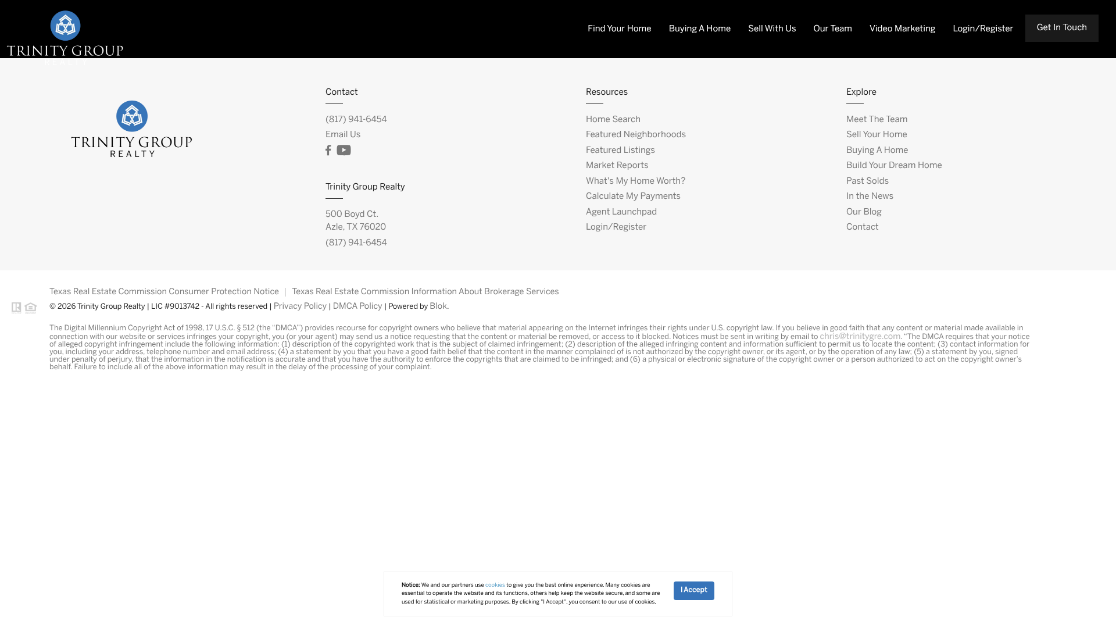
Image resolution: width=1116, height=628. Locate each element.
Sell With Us (772, 29)
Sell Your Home (876, 135)
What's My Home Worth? (635, 181)
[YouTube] (343, 150)
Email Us (343, 135)
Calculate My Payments (633, 196)
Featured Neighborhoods (636, 135)
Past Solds (867, 181)
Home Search (613, 120)
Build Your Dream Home (894, 166)
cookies (495, 585)
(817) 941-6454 (356, 120)
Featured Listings (620, 151)
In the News (869, 196)
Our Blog (864, 212)
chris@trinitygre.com (860, 337)
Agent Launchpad (621, 212)
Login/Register (983, 29)
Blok (438, 306)
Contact (862, 227)
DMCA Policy (357, 306)
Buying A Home (700, 29)
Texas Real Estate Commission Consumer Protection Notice (164, 292)
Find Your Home (619, 29)
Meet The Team (876, 120)
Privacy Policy (300, 306)
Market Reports (617, 166)
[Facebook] (328, 150)
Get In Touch (1062, 28)
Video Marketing (902, 29)
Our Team (833, 29)
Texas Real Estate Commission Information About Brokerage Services (425, 292)
